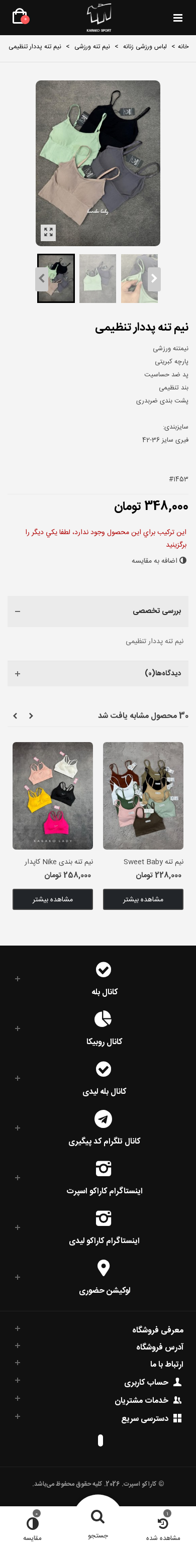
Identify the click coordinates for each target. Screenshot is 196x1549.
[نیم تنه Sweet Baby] (143, 795)
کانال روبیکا (104, 1041)
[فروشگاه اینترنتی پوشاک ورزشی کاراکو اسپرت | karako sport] (98, 18)
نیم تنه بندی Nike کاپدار (59, 862)
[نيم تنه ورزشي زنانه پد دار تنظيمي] (48, 233)
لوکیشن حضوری (104, 1290)
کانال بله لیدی (104, 1091)
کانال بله (104, 991)
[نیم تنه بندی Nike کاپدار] (53, 795)
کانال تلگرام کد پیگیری (104, 1141)
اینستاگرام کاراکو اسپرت (104, 1190)
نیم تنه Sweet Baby (153, 862)
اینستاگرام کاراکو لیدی (104, 1240)
